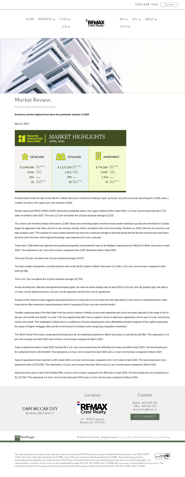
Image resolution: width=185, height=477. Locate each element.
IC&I (64, 26)
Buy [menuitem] (122, 19)
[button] (145, 417)
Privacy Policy (126, 437)
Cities (63, 19)
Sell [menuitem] (135, 19)
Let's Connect (145, 417)
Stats (124, 26)
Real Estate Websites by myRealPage (152, 437)
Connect (169, 4)
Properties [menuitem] (45, 19)
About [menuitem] (149, 19)
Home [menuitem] (30, 19)
